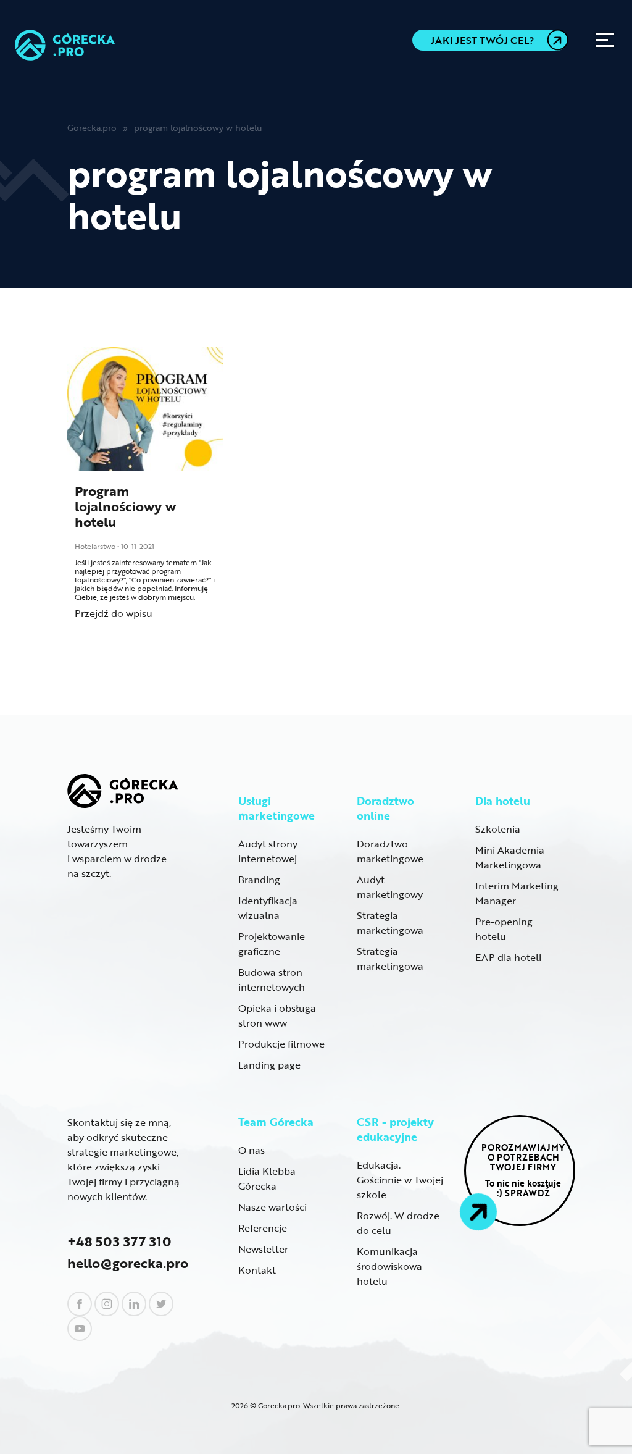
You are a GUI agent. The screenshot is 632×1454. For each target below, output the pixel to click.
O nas (251, 1150)
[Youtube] (79, 1328)
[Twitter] (161, 1304)
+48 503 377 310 (119, 1241)
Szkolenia (497, 829)
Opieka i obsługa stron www (277, 1015)
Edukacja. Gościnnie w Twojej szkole (400, 1180)
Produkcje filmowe (281, 1043)
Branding (259, 879)
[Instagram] (106, 1304)
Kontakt (257, 1270)
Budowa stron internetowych (271, 979)
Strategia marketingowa (390, 923)
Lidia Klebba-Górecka (268, 1178)
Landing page (269, 1064)
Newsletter (263, 1249)
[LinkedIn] (134, 1304)
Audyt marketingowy (390, 887)
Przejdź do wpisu (113, 613)
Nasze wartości (272, 1207)
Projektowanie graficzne (271, 944)
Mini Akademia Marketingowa (509, 857)
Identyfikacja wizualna (267, 908)
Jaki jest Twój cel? (482, 40)
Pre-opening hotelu (504, 929)
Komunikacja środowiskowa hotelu (389, 1266)
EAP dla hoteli (508, 957)
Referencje (262, 1228)
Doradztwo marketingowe (390, 851)
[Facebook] (79, 1304)
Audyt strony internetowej (267, 851)
